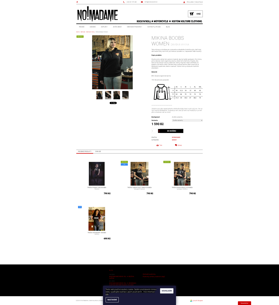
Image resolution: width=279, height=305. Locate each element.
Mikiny (174, 140)
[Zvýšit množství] (159, 130)
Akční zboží (117, 27)
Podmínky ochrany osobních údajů (154, 276)
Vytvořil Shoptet (198, 300)
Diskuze (98, 151)
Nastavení (112, 300)
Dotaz (180, 145)
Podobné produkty (84, 151)
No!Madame (176, 137)
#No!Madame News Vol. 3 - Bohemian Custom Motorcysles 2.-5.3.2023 (122, 284)
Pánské (81, 27)
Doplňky (104, 27)
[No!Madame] (97, 14)
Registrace (199, 2)
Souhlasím (167, 291)
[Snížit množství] (159, 132)
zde (107, 294)
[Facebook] (77, 2)
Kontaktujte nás (154, 27)
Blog (168, 27)
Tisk (160, 145)
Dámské (93, 27)
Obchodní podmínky (134, 27)
